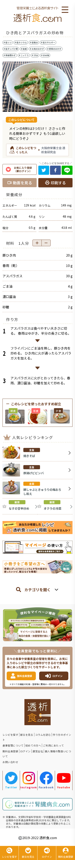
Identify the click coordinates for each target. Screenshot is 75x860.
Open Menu (65, 10)
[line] (67, 170)
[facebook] (55, 170)
